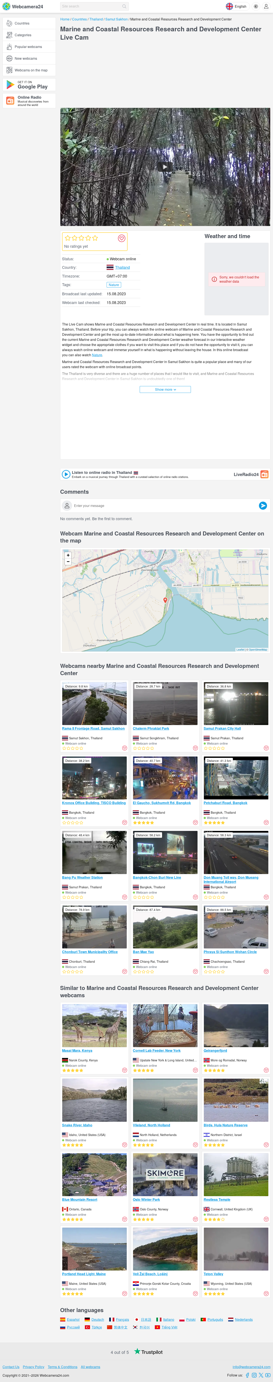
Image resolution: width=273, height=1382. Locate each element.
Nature (97, 354)
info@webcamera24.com (251, 1366)
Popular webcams (28, 46)
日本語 (146, 1319)
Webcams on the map (31, 70)
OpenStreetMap (258, 649)
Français (122, 1319)
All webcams (90, 1366)
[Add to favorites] (121, 238)
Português (215, 1319)
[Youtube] (267, 1375)
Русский (73, 1327)
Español (73, 1319)
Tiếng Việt (169, 1327)
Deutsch (97, 1319)
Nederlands (244, 1319)
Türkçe (97, 1327)
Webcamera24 (27, 6)
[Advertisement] (29, 158)
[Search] (124, 6)
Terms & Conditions (62, 1366)
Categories (23, 34)
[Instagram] (254, 1375)
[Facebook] (247, 1375)
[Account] (266, 6)
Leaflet (240, 649)
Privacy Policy (33, 1366)
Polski (191, 1319)
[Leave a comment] (263, 506)
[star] (67, 237)
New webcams (26, 58)
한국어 (144, 1327)
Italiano (168, 1319)
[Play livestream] (165, 167)
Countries (22, 23)
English (240, 6)
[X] (261, 1375)
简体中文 (121, 1327)
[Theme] (256, 6)
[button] (165, 600)
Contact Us (11, 1366)
